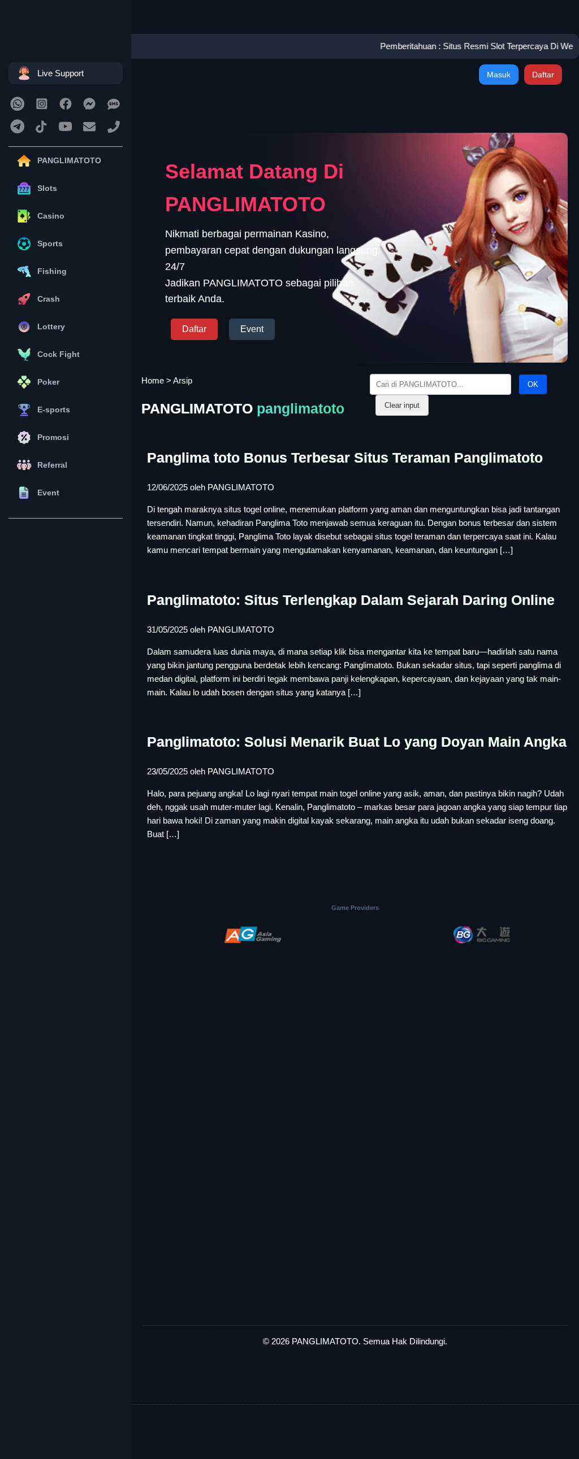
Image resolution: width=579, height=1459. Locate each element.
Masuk (499, 74)
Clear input (402, 405)
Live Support (60, 73)
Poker (48, 381)
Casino (50, 215)
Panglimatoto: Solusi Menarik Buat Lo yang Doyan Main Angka (357, 742)
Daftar (543, 74)
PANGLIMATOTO (69, 160)
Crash (48, 298)
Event (48, 492)
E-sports (53, 409)
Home (152, 380)
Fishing (52, 271)
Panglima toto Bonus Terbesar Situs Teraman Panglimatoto (345, 457)
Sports (50, 243)
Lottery (51, 326)
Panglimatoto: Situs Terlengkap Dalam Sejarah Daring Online (351, 600)
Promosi (53, 437)
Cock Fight (58, 354)
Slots (47, 188)
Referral (52, 464)
